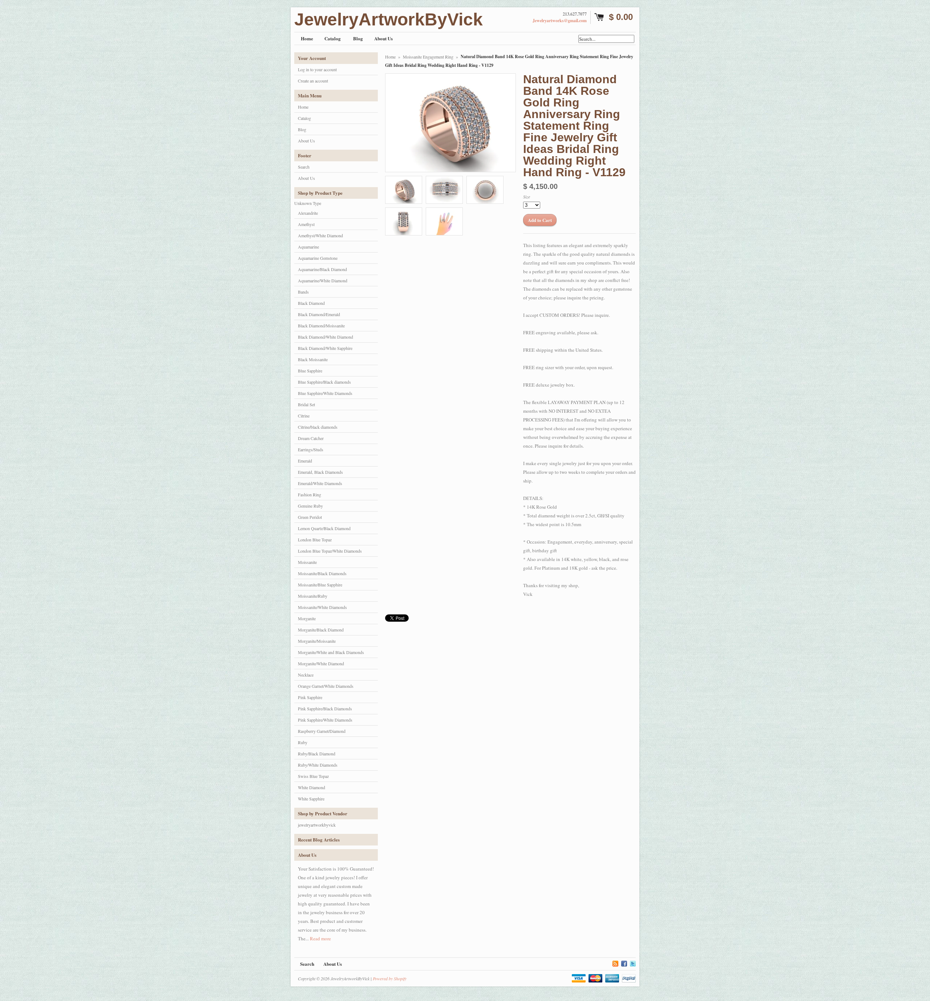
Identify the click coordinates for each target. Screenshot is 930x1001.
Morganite (307, 618)
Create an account (313, 81)
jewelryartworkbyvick (317, 825)
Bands (303, 292)
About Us (306, 141)
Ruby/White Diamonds (317, 765)
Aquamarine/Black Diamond (322, 269)
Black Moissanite (313, 359)
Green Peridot (310, 517)
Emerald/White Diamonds (320, 483)
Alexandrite (308, 213)
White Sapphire (311, 799)
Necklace (306, 675)
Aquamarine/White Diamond (322, 280)
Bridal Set (306, 404)
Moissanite (307, 562)
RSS (615, 962)
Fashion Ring (309, 494)
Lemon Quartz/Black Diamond (324, 528)
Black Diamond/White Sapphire (325, 348)
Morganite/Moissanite (317, 641)
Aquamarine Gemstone (317, 258)
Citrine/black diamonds (317, 427)
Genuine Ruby (310, 506)
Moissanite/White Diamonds (322, 607)
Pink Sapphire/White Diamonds (325, 720)
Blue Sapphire (310, 371)
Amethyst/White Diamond (320, 235)
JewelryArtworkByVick (388, 19)
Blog (302, 129)
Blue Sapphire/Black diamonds (324, 382)
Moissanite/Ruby (312, 596)
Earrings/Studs (310, 449)
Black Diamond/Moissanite (321, 325)
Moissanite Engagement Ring (428, 57)
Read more (320, 938)
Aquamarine (308, 247)
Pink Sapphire (310, 697)
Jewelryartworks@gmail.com (560, 20)
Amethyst (306, 224)
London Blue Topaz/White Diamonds (330, 551)
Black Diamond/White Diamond (325, 337)
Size (526, 196)
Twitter (633, 962)
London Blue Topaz (315, 539)
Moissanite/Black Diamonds (322, 573)
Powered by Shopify (390, 978)
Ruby (302, 742)
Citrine (304, 416)
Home (303, 107)
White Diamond (311, 787)
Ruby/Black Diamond (316, 753)
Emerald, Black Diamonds (320, 472)
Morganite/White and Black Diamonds (331, 652)
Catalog (304, 118)
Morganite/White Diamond (321, 663)
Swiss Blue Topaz (313, 776)
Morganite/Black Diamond (321, 630)
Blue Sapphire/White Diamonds (325, 393)
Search (304, 167)
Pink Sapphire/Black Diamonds (325, 708)
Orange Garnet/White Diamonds (325, 686)
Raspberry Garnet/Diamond (321, 731)
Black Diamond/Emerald (319, 314)
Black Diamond (311, 303)
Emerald (305, 461)
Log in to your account (317, 69)
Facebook (624, 962)
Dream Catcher (311, 438)
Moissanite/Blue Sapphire (320, 585)
